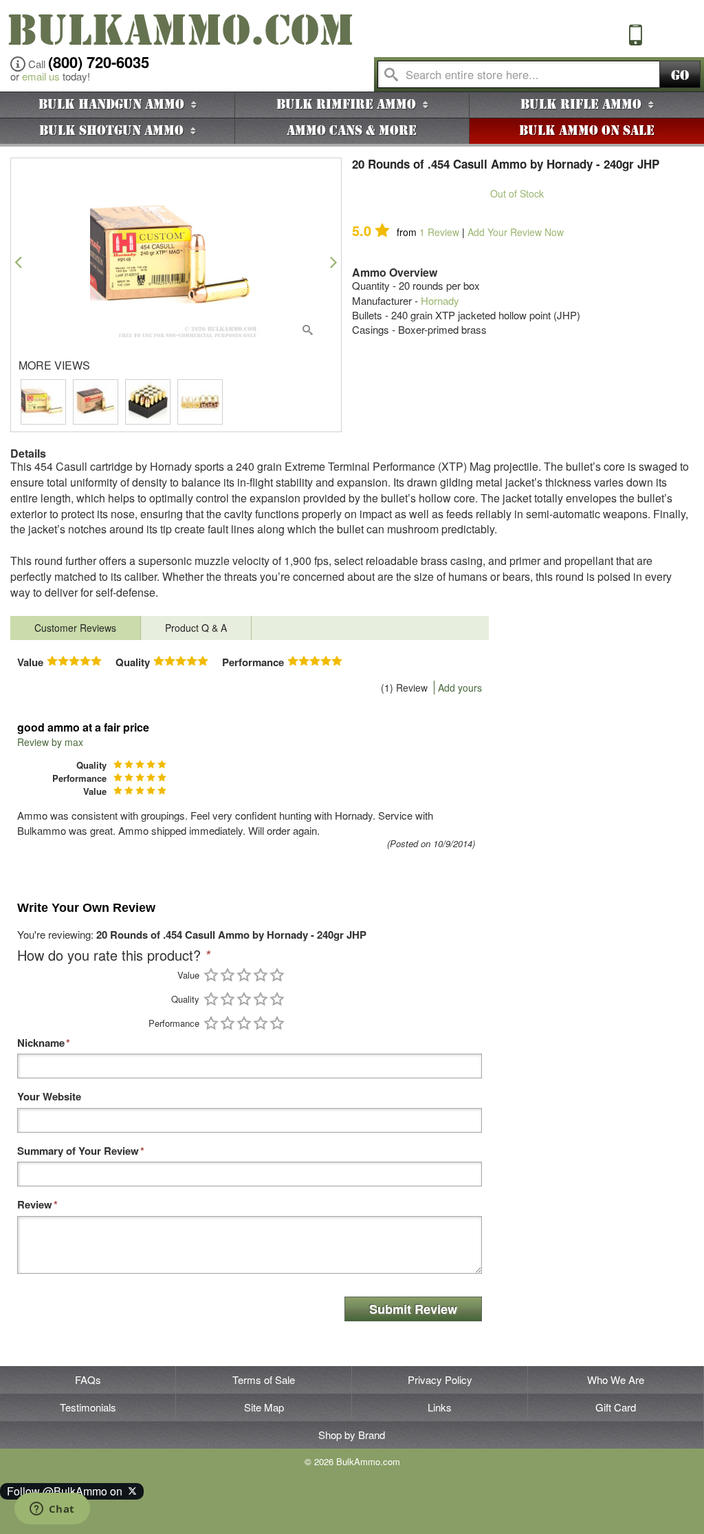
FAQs (88, 1379)
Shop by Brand (351, 1434)
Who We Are (615, 1379)
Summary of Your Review (78, 1151)
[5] (277, 975)
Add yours (460, 687)
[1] (211, 975)
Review (439, 232)
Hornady (440, 300)
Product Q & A (196, 628)
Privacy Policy (440, 1379)
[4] (260, 975)
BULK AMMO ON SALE (586, 130)
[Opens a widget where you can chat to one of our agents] (52, 1510)
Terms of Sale (263, 1379)
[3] (244, 975)
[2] (227, 975)
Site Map (264, 1407)
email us (41, 76)
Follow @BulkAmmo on (67, 1491)
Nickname (41, 1043)
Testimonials (88, 1407)
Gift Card (615, 1407)
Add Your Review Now (516, 232)
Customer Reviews (75, 628)
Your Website (49, 1096)
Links (440, 1407)
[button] (18, 262)
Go (680, 75)
